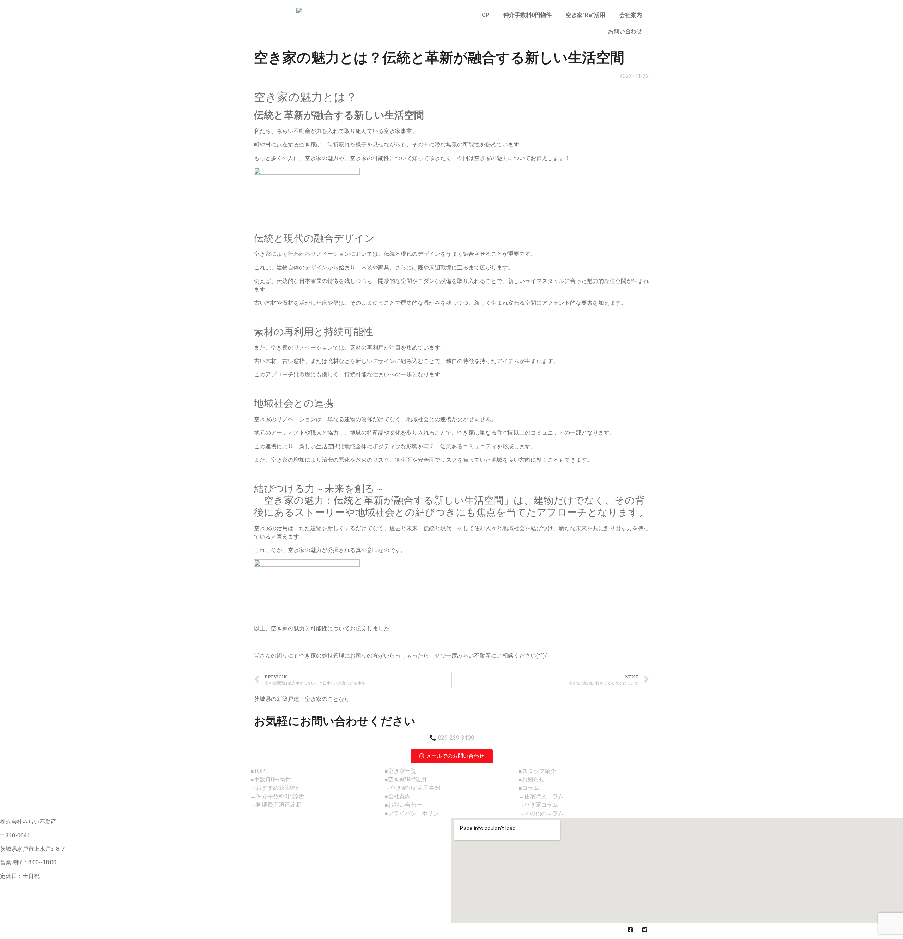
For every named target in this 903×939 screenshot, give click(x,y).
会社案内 (630, 15)
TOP (483, 15)
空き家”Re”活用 (585, 15)
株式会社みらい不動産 (292, 931)
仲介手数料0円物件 (527, 15)
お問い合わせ (625, 31)
